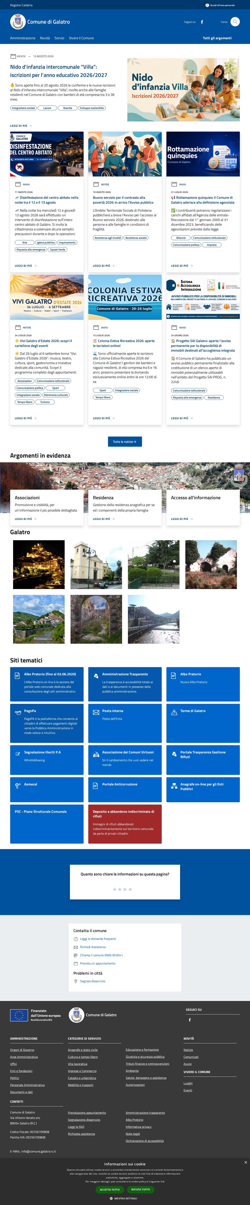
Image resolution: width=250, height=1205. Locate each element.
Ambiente (132, 1070)
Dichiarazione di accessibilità (145, 1140)
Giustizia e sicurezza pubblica (145, 1056)
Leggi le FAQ (76, 1126)
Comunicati (191, 1056)
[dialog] (125, 1181)
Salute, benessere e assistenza (146, 1077)
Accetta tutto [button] (110, 1189)
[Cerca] (235, 21)
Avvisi (21, 56)
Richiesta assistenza (81, 1133)
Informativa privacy (139, 1126)
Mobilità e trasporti (80, 1085)
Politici (14, 1078)
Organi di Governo (22, 1049)
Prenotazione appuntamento (87, 1112)
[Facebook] (200, 21)
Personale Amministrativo (27, 1085)
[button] (125, 1198)
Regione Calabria (21, 5)
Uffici (13, 1064)
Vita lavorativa (77, 1064)
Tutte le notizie (123, 441)
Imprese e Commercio (82, 1071)
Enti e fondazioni (21, 1071)
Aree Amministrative (24, 1056)
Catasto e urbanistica (82, 1078)
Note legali (133, 1133)
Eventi (188, 1090)
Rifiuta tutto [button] (140, 1189)
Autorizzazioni (135, 1084)
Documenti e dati (21, 1092)
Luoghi (188, 1083)
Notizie (105, 184)
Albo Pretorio (134, 1119)
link (162, 1181)
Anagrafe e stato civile (83, 1049)
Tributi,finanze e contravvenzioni (147, 1063)
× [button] (245, 1162)
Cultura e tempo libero (83, 1056)
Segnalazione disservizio (84, 1119)
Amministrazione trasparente (145, 1112)
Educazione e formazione (142, 1049)
